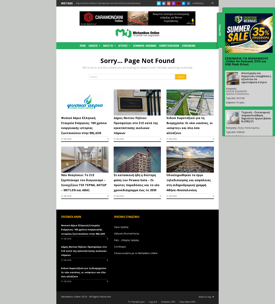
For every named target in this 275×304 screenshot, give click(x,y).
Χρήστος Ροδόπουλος (237, 93)
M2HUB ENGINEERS (236, 91)
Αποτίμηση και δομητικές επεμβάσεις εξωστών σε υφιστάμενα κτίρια (256, 77)
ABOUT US (108, 45)
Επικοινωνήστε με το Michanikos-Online (136, 253)
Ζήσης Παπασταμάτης (248, 127)
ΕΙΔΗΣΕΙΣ (93, 45)
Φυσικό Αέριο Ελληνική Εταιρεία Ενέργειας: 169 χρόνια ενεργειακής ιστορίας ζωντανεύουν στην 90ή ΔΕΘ (83, 229)
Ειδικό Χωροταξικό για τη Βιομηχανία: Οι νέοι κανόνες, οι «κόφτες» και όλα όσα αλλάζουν (83, 272)
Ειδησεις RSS (168, 301)
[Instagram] (188, 3)
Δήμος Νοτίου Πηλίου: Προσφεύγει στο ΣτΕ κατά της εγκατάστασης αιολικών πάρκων (84, 251)
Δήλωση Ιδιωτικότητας (126, 233)
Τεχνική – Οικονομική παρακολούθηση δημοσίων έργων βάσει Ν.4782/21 (256, 117)
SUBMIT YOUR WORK (169, 45)
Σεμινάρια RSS (187, 301)
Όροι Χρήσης (121, 226)
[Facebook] (164, 3)
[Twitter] (159, 3)
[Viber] (174, 3)
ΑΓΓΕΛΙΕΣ (123, 45)
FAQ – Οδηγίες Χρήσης (126, 240)
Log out (153, 301)
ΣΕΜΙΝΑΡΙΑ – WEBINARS (144, 45)
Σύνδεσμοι (120, 246)
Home (83, 45)
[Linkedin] (183, 3)
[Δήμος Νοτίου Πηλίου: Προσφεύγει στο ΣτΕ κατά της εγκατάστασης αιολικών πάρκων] (137, 114)
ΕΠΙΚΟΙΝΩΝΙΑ (188, 45)
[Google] (169, 3)
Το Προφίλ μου (136, 301)
